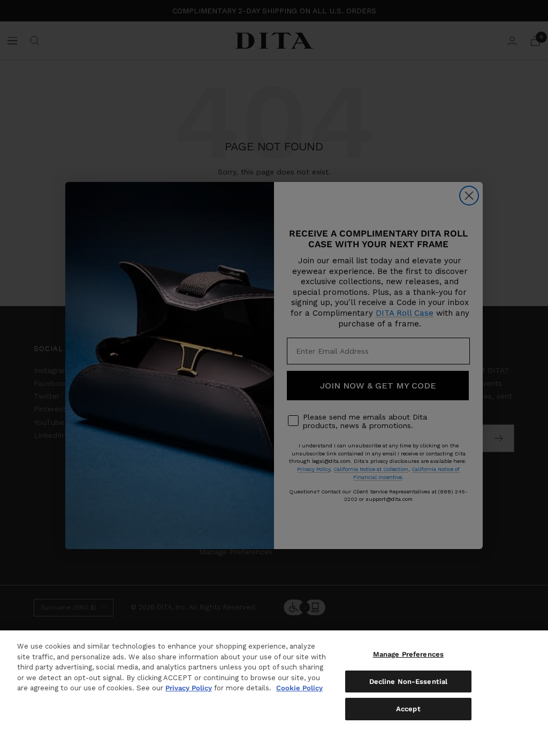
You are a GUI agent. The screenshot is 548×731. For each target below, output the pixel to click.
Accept (408, 709)
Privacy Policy (188, 688)
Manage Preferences (408, 654)
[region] (274, 680)
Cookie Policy (299, 688)
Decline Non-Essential (408, 681)
